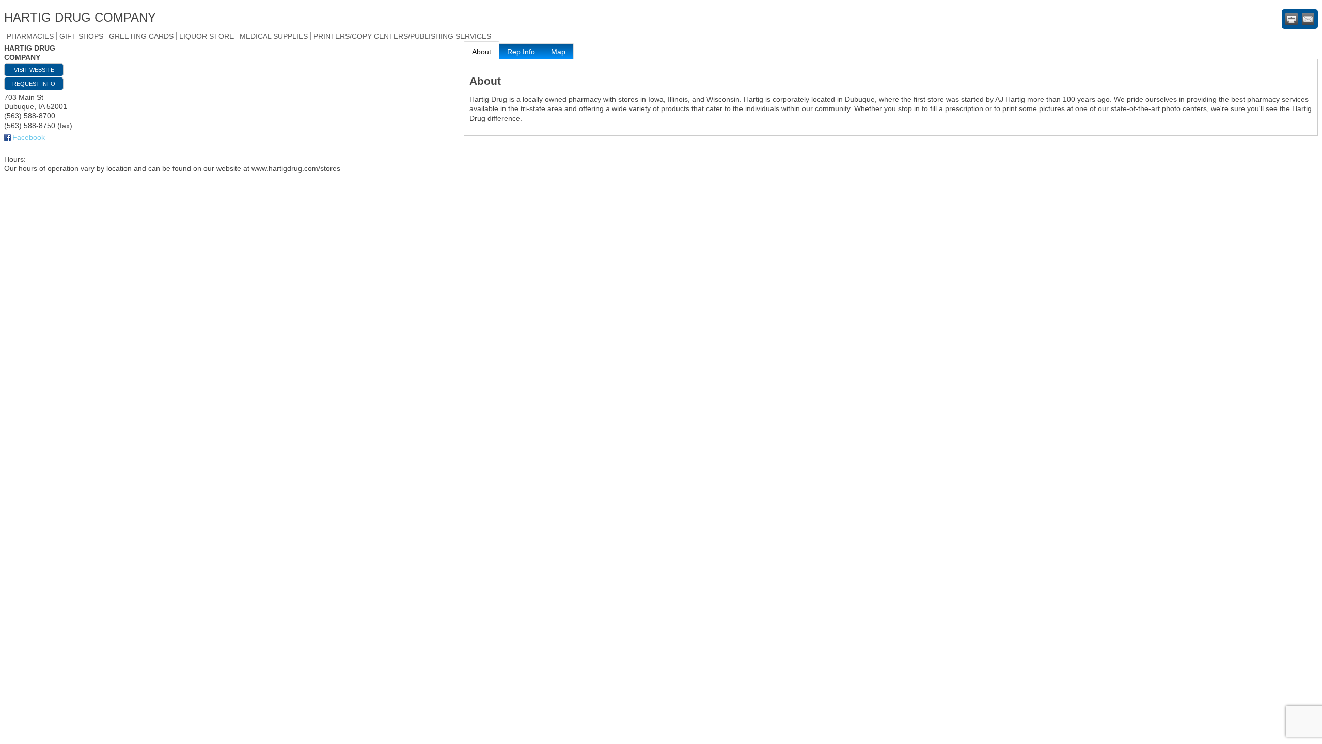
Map (558, 52)
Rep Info (521, 52)
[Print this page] (1291, 19)
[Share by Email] (1308, 19)
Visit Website (34, 70)
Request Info (33, 84)
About (481, 52)
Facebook (28, 137)
